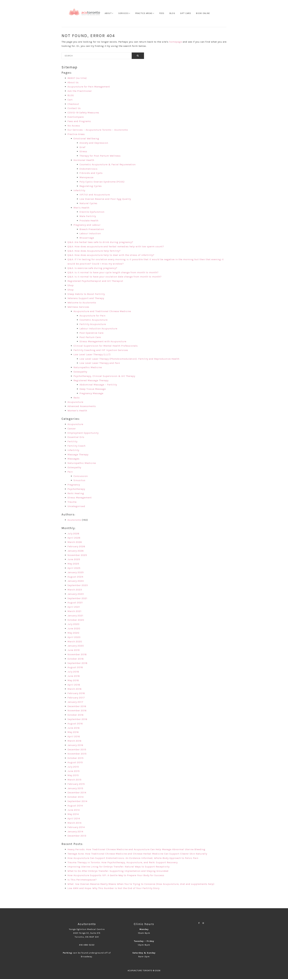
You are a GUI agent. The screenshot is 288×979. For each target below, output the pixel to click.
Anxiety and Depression (94, 142)
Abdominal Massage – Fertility (98, 384)
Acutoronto (74, 519)
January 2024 (76, 580)
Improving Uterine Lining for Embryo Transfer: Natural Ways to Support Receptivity (119, 866)
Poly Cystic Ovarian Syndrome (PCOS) (102, 181)
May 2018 (73, 680)
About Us (73, 82)
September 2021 (77, 598)
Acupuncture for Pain (92, 315)
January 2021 (75, 615)
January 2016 (75, 745)
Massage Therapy (78, 454)
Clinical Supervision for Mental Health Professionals (106, 345)
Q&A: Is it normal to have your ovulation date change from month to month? (115, 276)
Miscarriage (87, 237)
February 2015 (76, 784)
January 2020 (76, 645)
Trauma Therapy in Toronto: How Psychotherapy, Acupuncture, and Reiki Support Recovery (123, 862)
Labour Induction (90, 233)
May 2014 (73, 814)
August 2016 (75, 723)
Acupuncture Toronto (84, 13)
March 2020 (75, 641)
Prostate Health (89, 220)
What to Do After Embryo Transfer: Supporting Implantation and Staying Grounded (118, 871)
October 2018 (76, 658)
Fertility (72, 441)
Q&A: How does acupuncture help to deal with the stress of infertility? (111, 255)
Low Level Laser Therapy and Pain (100, 363)
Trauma (72, 501)
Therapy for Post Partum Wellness (100, 155)
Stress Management (80, 497)
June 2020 (74, 628)
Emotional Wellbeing (86, 138)
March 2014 (74, 822)
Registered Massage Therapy (91, 380)
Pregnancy (74, 484)
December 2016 (77, 706)
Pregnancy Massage (91, 393)
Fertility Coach (77, 445)
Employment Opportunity (83, 432)
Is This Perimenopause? (82, 879)
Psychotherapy (76, 489)
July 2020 (74, 624)
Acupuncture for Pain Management (89, 86)
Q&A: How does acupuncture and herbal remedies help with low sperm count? (116, 246)
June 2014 (74, 809)
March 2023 (75, 589)
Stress (83, 151)
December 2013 (77, 835)
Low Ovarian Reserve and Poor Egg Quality (105, 199)
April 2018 (74, 684)
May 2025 (73, 563)
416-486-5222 (87, 945)
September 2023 (78, 585)
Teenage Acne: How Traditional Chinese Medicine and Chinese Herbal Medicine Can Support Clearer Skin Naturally (137, 853)
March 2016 (74, 740)
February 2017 (76, 697)
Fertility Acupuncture (93, 324)
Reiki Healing (76, 493)
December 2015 (77, 749)
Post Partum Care (90, 337)
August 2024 (75, 576)
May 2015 (73, 775)
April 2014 (74, 818)
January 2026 (76, 550)
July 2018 (73, 671)
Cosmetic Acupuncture (94, 319)
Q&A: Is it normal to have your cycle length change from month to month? (113, 272)
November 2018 (77, 654)
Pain (70, 471)
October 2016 (76, 714)
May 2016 (73, 732)
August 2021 (75, 602)
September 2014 (77, 801)
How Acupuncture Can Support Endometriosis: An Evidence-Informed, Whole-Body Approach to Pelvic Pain (133, 858)
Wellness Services (78, 306)
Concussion (81, 476)
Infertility (79, 190)
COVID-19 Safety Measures (83, 112)
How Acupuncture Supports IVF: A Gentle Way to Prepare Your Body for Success (116, 875)
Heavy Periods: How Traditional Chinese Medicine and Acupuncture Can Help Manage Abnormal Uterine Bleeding (136, 849)
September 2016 (77, 719)
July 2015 (73, 766)
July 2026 (73, 533)
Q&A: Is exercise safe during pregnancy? (92, 268)
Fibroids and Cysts (91, 173)
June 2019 (74, 650)
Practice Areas (76, 134)
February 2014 (76, 827)
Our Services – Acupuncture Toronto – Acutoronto (98, 129)
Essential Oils (76, 437)
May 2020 (73, 632)
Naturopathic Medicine (88, 367)
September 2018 (77, 663)
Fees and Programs (79, 121)
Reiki (77, 397)
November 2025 (77, 555)
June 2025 (74, 559)
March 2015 (74, 779)
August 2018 (75, 667)
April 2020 (74, 637)
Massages (74, 458)
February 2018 (76, 693)
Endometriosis (89, 168)
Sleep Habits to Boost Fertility (86, 294)
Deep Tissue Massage (93, 389)
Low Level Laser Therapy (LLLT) (92, 354)
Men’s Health (81, 207)
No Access (74, 125)
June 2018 (74, 676)
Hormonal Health (84, 160)
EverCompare (76, 116)
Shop (71, 285)
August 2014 (75, 805)
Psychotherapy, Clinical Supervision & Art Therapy (104, 376)
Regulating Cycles (91, 186)
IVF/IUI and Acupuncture (95, 194)
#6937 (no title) (77, 78)
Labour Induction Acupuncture (98, 328)
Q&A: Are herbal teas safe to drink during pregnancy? (100, 242)
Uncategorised (76, 506)
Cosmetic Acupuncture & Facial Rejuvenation (108, 164)
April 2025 (74, 568)
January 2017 (75, 702)
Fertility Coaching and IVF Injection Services (101, 350)
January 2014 (75, 831)
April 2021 (74, 606)
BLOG (71, 95)
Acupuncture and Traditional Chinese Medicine (102, 311)
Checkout (73, 104)
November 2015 (77, 753)
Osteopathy (80, 371)
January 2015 (75, 788)
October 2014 (76, 796)
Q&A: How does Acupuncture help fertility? (94, 250)
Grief (82, 147)
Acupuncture (75, 402)
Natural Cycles (88, 203)
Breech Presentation (92, 229)
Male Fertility (88, 216)
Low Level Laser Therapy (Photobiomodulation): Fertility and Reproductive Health (129, 358)
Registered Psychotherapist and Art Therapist (95, 281)
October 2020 (76, 619)
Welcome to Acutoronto (82, 302)
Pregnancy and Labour (87, 224)
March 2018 (75, 688)
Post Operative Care (92, 332)
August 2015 (75, 762)
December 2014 (77, 792)
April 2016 (74, 736)
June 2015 (74, 771)
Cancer (72, 428)
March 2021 (74, 611)
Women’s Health (77, 410)
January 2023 (76, 594)
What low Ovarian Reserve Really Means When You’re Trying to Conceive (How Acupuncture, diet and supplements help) (141, 884)
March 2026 (75, 542)
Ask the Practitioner (80, 91)
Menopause (86, 177)
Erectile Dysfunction (92, 211)
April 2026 (74, 537)
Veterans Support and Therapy (86, 298)
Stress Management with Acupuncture (103, 341)
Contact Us (74, 108)
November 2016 (77, 710)
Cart (70, 99)
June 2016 (74, 727)
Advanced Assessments (82, 406)
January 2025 (76, 572)
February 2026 (76, 546)
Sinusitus (79, 480)
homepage (175, 41)
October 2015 (76, 758)
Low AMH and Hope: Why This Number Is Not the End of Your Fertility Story (113, 888)
